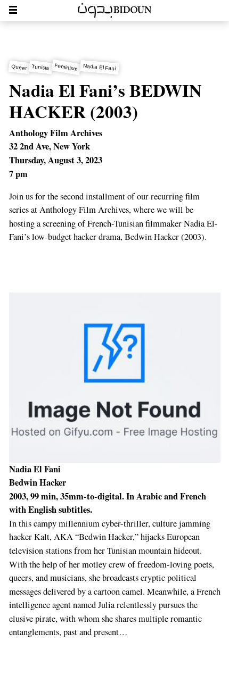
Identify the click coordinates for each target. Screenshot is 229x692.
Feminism (66, 67)
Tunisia (41, 67)
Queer (19, 67)
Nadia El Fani (100, 67)
